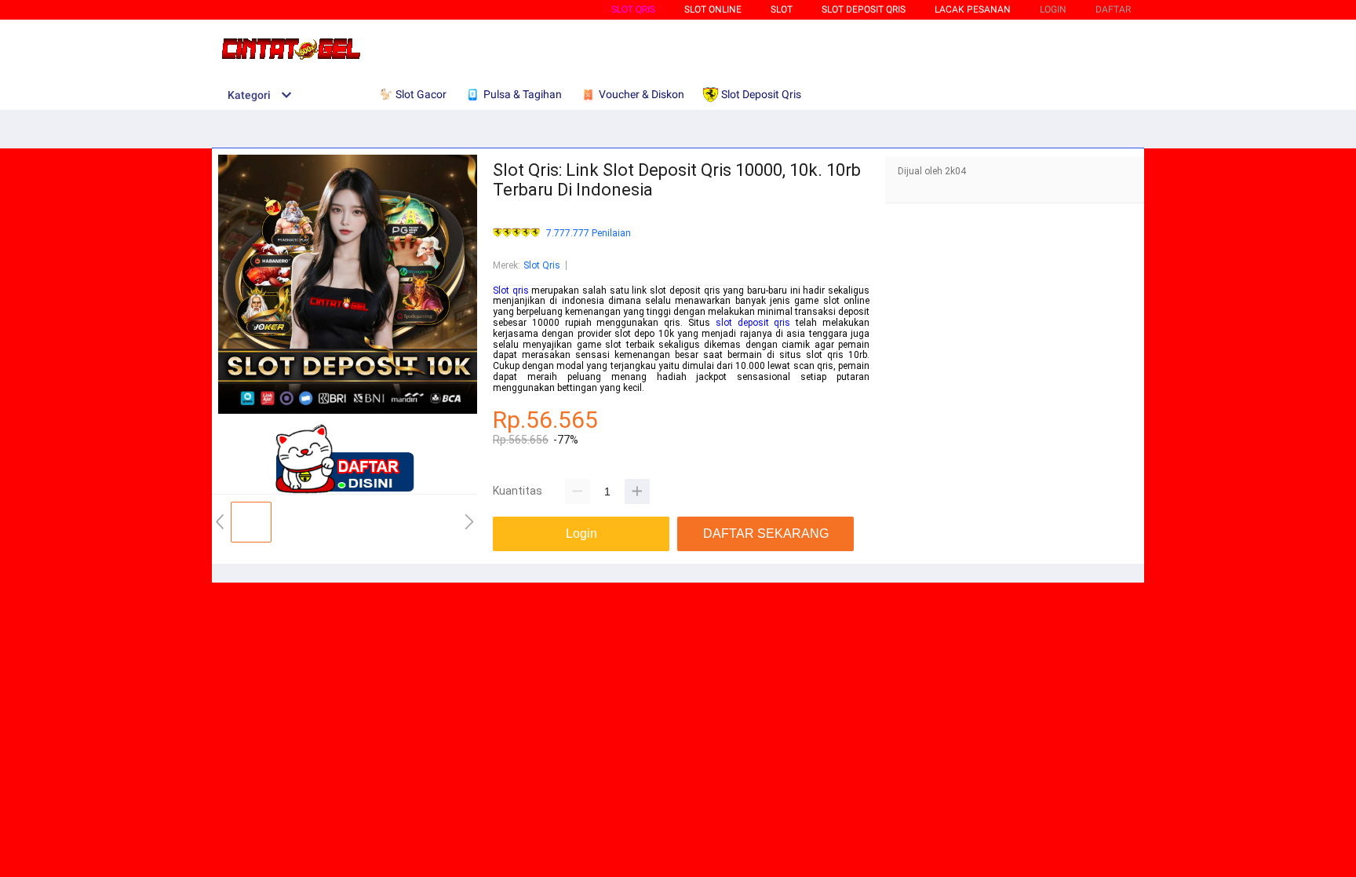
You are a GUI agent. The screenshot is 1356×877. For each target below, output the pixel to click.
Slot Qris (633, 9)
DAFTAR (1113, 9)
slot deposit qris (753, 322)
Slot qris (511, 290)
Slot (782, 9)
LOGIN (1053, 9)
